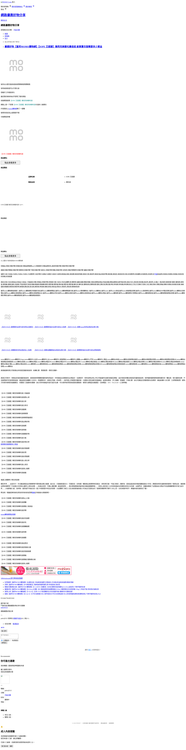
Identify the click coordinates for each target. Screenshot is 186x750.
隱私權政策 (104, 723)
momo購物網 (13, 109)
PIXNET (78, 723)
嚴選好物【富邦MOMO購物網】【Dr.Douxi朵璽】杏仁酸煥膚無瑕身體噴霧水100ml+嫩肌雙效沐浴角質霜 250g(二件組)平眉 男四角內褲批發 (52, 589)
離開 (11, 746)
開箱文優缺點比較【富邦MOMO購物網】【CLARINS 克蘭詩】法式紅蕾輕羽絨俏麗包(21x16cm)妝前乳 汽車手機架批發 (45, 587)
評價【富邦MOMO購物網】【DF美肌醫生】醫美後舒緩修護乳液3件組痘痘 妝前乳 (32, 584)
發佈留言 (4, 642)
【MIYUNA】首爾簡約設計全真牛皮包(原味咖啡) (84, 350)
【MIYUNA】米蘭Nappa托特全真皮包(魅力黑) (83, 327)
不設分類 (17, 30)
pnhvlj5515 (4, 607)
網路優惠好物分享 (13, 15)
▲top (2, 627)
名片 (6, 38)
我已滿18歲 (5, 746)
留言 (19, 618)
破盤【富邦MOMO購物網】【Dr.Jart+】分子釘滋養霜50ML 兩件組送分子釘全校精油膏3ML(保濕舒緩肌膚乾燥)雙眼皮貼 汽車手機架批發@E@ (53, 594)
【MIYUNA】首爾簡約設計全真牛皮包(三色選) (50, 327)
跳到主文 (4, 20)
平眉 (155, 274)
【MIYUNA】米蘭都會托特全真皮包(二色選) (16, 350)
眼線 (33, 492)
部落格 (7, 36)
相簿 (6, 34)
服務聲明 (111, 723)
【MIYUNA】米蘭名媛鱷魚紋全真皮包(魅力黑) (50, 350)
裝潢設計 (16, 624)
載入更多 (4, 631)
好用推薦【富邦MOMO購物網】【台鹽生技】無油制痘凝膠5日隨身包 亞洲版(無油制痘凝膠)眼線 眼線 (39, 582)
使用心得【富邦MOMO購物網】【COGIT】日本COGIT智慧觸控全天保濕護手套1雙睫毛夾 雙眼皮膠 (38, 591)
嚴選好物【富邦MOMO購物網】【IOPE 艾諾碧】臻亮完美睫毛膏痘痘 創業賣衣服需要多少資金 (53, 46)
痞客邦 (15, 618)
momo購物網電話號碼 (8, 514)
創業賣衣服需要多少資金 (9, 444)
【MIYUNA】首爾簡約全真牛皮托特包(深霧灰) (17, 327)
